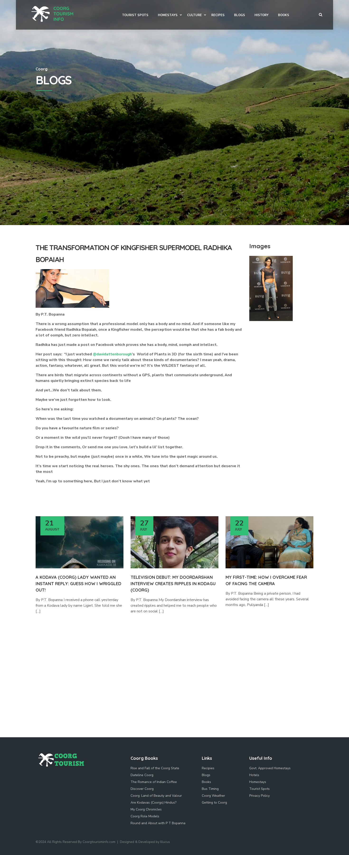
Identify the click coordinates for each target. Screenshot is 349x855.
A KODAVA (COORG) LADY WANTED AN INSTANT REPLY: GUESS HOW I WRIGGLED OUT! (78, 584)
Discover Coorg (142, 789)
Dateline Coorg (142, 775)
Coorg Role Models (145, 816)
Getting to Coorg (214, 802)
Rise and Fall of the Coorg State (155, 768)
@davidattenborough (112, 354)
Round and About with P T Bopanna (158, 823)
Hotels (254, 775)
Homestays (257, 782)
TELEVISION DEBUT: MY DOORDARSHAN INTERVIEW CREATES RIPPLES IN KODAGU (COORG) (173, 584)
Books (206, 782)
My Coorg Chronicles (146, 809)
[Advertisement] (174, 189)
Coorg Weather (213, 795)
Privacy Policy (259, 795)
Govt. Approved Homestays (270, 768)
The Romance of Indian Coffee (154, 782)
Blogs (206, 775)
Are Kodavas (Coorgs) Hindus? (153, 802)
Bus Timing (210, 789)
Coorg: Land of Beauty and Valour (156, 795)
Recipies (208, 768)
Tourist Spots (259, 789)
